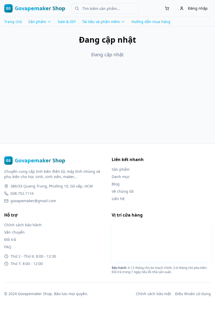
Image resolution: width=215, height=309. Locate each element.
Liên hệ (118, 198)
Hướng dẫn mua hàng (150, 21)
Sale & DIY (67, 21)
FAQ (7, 246)
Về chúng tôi (123, 191)
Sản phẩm (121, 169)
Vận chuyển (14, 232)
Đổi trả (10, 239)
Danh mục (121, 176)
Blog (116, 183)
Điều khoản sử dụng (193, 293)
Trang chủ (13, 21)
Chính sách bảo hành (23, 224)
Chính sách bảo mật (153, 293)
